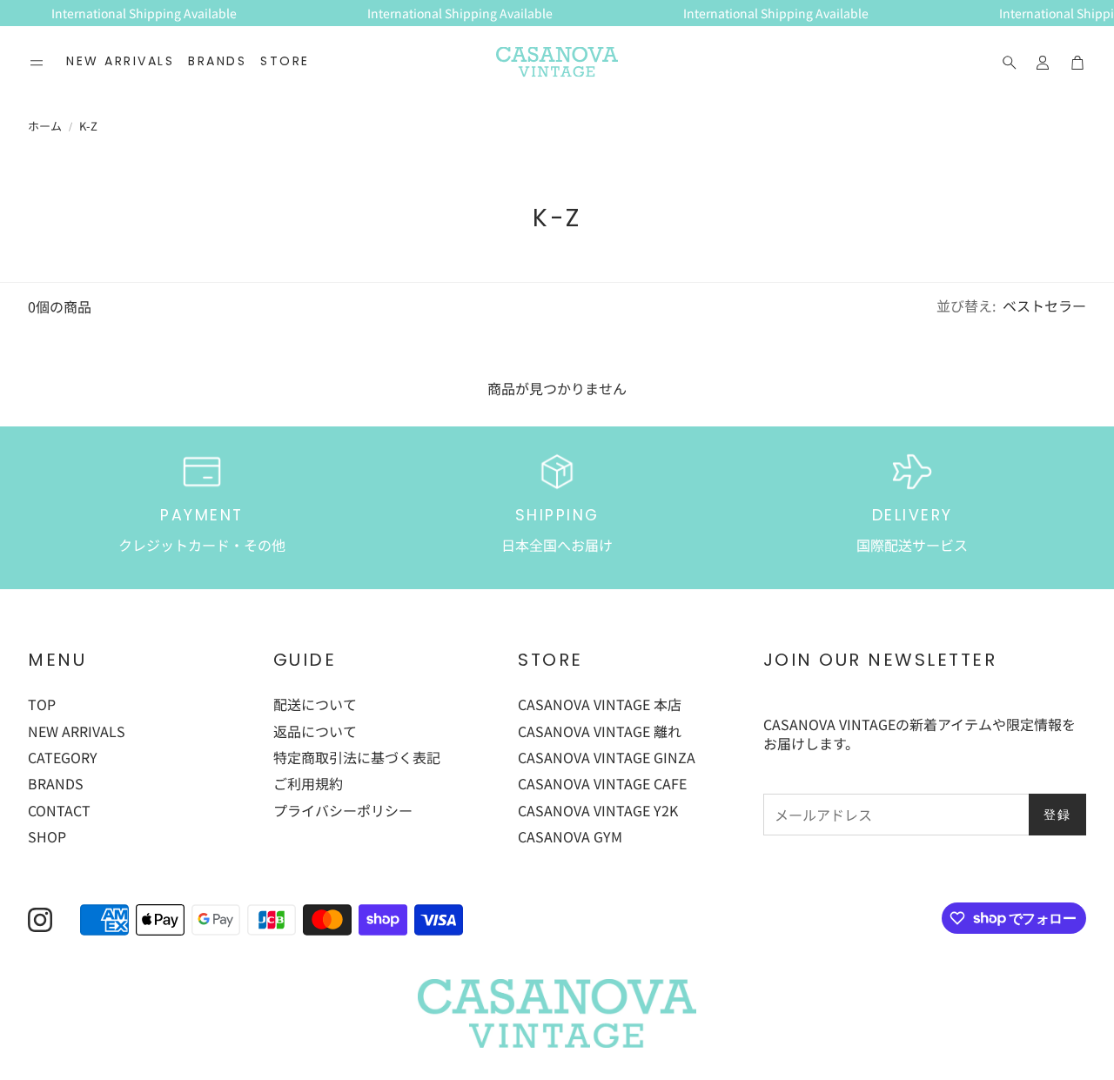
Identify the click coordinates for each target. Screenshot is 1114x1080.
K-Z (88, 126)
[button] (36, 62)
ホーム (45, 126)
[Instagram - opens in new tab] (40, 920)
